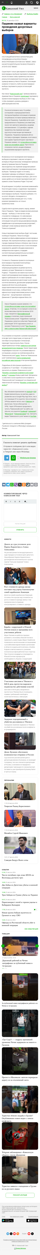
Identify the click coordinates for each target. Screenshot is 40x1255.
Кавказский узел (16, 94)
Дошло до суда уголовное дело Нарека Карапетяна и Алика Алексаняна (17, 547)
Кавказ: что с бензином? (13, 14)
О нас (3, 1216)
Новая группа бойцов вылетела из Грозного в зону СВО (16, 914)
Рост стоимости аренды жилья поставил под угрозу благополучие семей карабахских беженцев (19, 589)
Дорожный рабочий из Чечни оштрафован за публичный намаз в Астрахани (17, 963)
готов (23, 142)
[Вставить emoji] (25, 501)
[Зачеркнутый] (19, 501)
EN (7, 2)
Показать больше (20, 1195)
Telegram (29, 401)
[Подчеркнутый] (15, 501)
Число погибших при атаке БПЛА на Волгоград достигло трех (18, 876)
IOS (35, 392)
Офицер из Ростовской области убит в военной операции (18, 924)
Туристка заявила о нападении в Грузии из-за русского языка (19, 1187)
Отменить (20, 530)
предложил (25, 96)
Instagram (32, 411)
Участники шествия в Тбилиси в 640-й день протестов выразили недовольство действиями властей (19, 684)
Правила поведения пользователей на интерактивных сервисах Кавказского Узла (20, 1240)
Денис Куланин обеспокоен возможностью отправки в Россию (19, 753)
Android (29, 392)
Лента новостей (15, 17)
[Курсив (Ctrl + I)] (10, 501)
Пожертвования (33, 1216)
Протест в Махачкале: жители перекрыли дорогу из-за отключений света (20, 1078)
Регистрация (20, 524)
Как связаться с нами (16, 1216)
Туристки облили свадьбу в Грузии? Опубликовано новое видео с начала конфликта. (17, 1118)
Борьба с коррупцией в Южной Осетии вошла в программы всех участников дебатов (18, 630)
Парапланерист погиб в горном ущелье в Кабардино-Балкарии (19, 903)
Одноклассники (20, 414)
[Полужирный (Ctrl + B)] (6, 501)
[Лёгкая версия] (11, 3)
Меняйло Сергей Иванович (16, 833)
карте (18, 355)
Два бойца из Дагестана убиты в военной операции (20, 886)
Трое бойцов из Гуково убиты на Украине (20, 894)
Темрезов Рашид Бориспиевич (17, 806)
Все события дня (31, 929)
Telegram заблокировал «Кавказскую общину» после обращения (17, 1153)
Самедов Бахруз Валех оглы (16, 860)
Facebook (23, 411)
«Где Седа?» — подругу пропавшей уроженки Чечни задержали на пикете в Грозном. (19, 1042)
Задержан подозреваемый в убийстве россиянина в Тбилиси (18, 720)
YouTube (33, 416)
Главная (4, 17)
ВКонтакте (9, 414)
